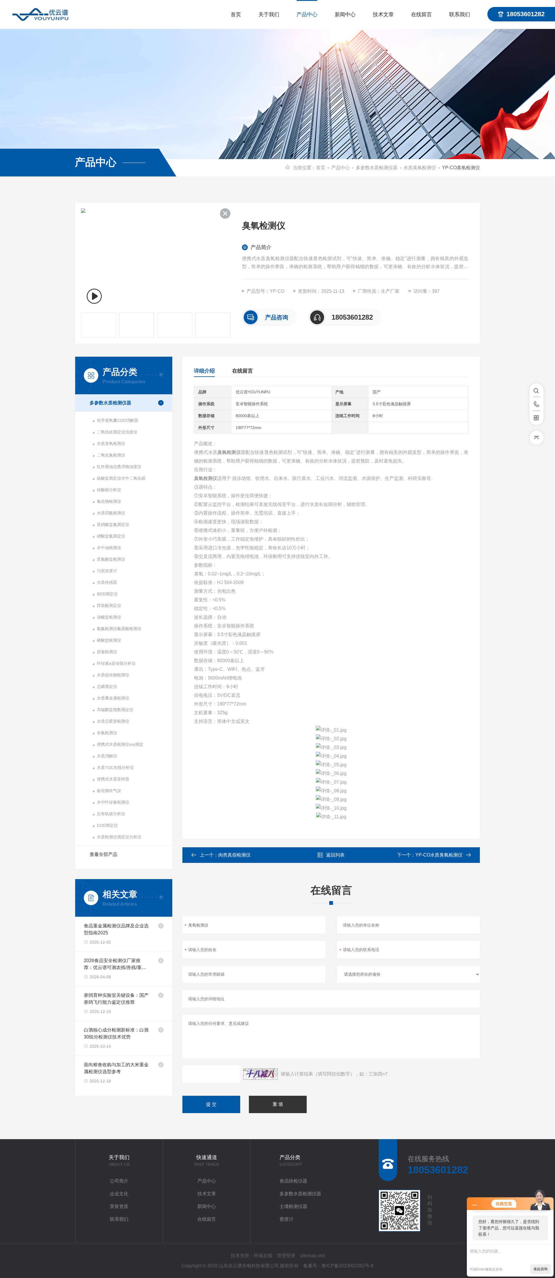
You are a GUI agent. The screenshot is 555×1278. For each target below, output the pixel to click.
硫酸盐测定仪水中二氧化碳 (121, 478)
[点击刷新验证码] (260, 1074)
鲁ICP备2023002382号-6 (347, 1265)
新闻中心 (345, 14)
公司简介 (119, 1180)
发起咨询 (540, 1269)
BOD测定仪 (107, 594)
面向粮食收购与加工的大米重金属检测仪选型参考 (116, 1068)
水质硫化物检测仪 (113, 675)
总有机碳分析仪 (111, 813)
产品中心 (307, 14)
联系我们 (459, 14)
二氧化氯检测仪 (111, 455)
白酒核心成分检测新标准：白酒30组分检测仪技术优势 (116, 1033)
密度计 (286, 1219)
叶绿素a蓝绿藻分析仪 (116, 663)
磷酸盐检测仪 (109, 640)
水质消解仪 (107, 756)
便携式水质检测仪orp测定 (120, 744)
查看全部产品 (103, 854)
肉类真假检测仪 (234, 854)
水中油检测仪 (109, 547)
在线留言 (421, 14)
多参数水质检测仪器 (376, 167)
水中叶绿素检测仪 (113, 802)
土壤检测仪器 (293, 1206)
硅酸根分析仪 (109, 489)
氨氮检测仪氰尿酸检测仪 (119, 628)
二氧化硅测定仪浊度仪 (117, 432)
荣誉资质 (119, 1206)
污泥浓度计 (107, 570)
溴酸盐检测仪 (109, 617)
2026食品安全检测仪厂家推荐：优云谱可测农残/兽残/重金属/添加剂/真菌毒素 (115, 964)
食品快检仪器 (293, 1180)
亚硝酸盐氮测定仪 (113, 524)
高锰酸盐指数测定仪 (115, 709)
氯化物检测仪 (109, 501)
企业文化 (119, 1193)
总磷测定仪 (107, 686)
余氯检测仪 (107, 732)
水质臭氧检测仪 (420, 167)
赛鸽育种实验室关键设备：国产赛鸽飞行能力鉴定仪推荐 (116, 999)
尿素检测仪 (107, 651)
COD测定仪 (107, 825)
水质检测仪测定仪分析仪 (119, 837)
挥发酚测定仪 (109, 605)
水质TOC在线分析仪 (115, 767)
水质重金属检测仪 (113, 698)
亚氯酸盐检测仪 (111, 559)
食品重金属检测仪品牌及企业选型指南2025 (116, 929)
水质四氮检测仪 (111, 513)
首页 (236, 14)
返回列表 (335, 854)
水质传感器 (107, 582)
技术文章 (383, 14)
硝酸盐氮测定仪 (111, 536)
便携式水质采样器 (113, 779)
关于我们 (268, 14)
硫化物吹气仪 (109, 790)
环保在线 (263, 1255)
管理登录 (286, 1255)
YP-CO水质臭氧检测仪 (438, 854)
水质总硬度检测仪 (113, 721)
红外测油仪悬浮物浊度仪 (119, 466)
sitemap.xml (312, 1255)
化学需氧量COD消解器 (117, 420)
